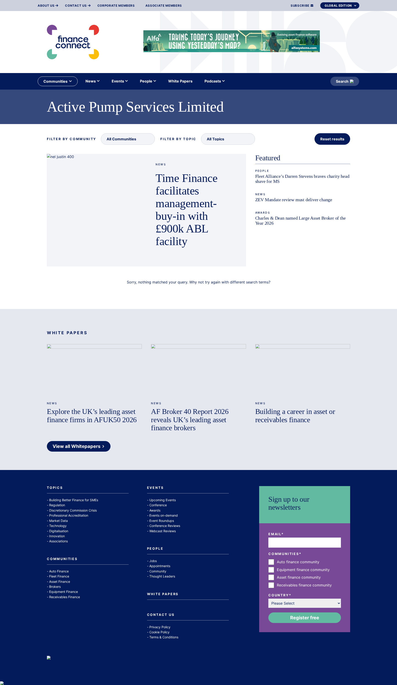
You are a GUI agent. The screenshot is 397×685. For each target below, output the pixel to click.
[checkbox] (304, 573)
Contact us (76, 5)
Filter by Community (71, 139)
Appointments (159, 566)
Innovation (57, 536)
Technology (58, 526)
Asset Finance (59, 581)
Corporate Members (116, 5)
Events (155, 488)
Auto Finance (59, 571)
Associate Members (163, 5)
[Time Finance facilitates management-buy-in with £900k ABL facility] (96, 210)
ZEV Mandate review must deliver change (293, 199)
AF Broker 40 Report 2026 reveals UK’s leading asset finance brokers (189, 419)
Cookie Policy (159, 632)
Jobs (153, 561)
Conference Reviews (164, 526)
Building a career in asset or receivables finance (295, 415)
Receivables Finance (64, 597)
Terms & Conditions (163, 637)
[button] (128, 139)
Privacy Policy (159, 627)
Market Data (58, 521)
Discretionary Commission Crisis (73, 510)
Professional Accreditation (68, 515)
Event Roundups (161, 521)
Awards (262, 212)
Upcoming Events (162, 500)
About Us (46, 5)
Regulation (57, 505)
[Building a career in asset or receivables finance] (302, 370)
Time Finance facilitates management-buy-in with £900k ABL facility (186, 210)
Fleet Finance (59, 576)
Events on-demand (163, 515)
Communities (62, 559)
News (161, 164)
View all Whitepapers (76, 446)
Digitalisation (58, 531)
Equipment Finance (63, 592)
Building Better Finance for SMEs (73, 500)
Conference (158, 505)
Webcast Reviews (162, 531)
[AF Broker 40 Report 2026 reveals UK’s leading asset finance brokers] (198, 370)
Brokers (55, 587)
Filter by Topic (178, 139)
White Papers (163, 594)
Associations (58, 541)
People (262, 171)
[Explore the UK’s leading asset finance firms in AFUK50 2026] (94, 370)
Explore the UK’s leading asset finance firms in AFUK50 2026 (92, 415)
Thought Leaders (162, 576)
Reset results (332, 139)
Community (157, 571)
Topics (55, 488)
